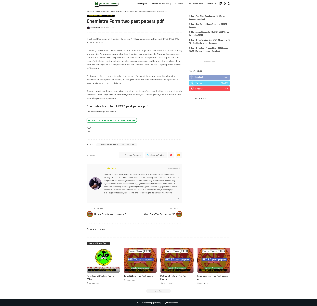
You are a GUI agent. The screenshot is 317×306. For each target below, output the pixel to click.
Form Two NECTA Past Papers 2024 (100, 277)
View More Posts (172, 168)
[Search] (228, 3)
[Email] (179, 155)
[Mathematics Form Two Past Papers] (177, 260)
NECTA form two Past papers (100, 16)
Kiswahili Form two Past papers (138, 276)
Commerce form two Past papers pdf (212, 277)
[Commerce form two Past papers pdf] (213, 260)
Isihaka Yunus (96, 27)
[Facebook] (209, 77)
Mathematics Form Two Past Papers (173, 277)
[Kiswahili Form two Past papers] (140, 260)
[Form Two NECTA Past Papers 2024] (103, 260)
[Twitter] (209, 83)
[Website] (178, 198)
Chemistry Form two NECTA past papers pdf (117, 145)
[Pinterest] (171, 155)
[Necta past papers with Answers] (105, 3)
